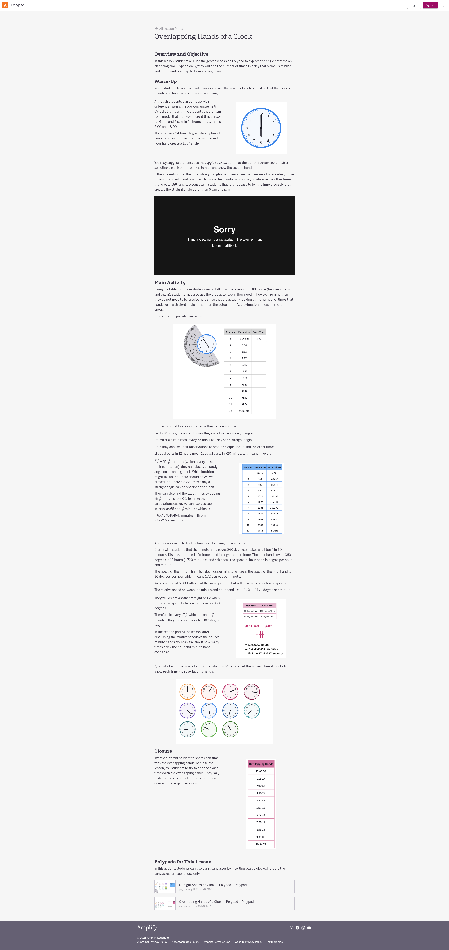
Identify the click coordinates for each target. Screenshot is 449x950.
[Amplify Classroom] (5, 5)
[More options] (444, 5)
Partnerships (275, 942)
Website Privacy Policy (248, 942)
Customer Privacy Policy (152, 942)
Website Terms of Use (216, 942)
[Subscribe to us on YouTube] (309, 928)
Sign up (430, 5)
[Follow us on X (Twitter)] (291, 928)
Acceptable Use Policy (185, 942)
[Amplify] (147, 928)
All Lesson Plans (171, 29)
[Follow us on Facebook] (297, 928)
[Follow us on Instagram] (303, 928)
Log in (414, 5)
